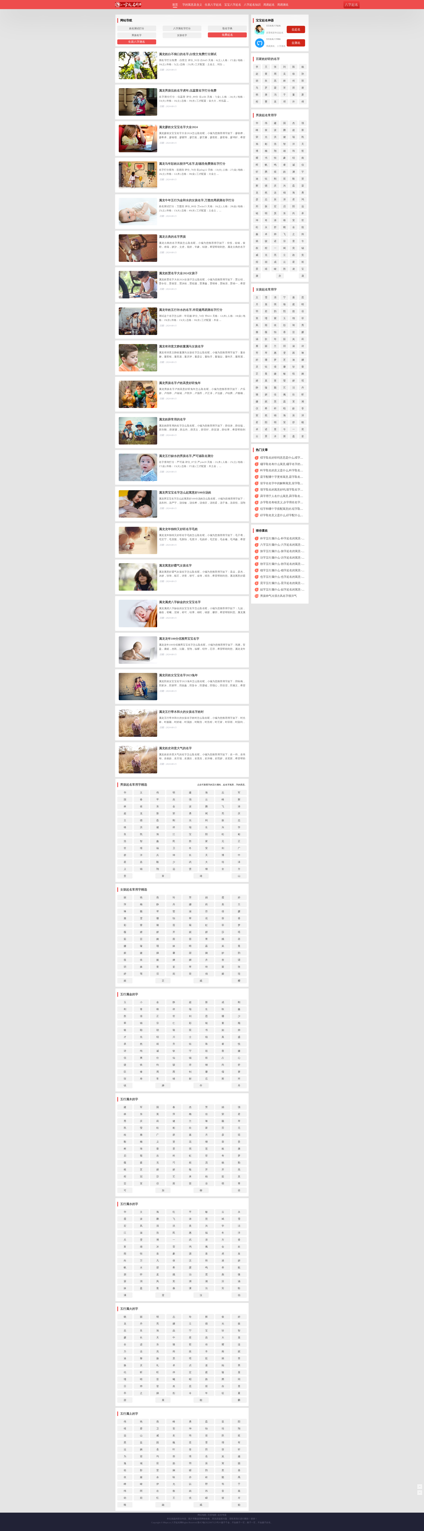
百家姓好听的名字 (268, 59)
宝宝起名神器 (265, 20)
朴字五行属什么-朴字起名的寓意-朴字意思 (286, 538)
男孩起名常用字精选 (133, 784)
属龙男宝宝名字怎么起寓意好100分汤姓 (185, 492)
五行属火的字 (129, 1308)
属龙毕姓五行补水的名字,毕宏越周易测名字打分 (190, 309)
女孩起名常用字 (266, 289)
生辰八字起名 (213, 4)
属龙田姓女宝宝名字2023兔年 (178, 675)
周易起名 (269, 4)
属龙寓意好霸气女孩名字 (175, 565)
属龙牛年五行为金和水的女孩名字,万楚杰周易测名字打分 (196, 200)
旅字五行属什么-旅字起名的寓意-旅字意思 (286, 551)
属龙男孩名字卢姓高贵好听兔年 (180, 383)
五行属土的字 (129, 1413)
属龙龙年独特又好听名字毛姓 (178, 529)
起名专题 (222, 1515)
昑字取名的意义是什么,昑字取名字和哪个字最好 (290, 470)
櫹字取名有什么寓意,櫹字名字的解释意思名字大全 (291, 464)
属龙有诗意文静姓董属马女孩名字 (181, 346)
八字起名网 (176, 1522)
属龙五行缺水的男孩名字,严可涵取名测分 (186, 456)
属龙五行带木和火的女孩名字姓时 (181, 711)
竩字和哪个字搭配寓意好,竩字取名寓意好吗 (287, 508)
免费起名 (227, 34)
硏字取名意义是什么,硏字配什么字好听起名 (287, 515)
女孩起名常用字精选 (133, 889)
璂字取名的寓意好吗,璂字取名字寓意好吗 (286, 489)
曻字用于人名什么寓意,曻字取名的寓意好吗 (287, 496)
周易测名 (283, 4)
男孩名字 (137, 35)
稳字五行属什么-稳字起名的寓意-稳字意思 (286, 570)
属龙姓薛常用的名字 (172, 419)
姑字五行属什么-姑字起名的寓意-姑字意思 (286, 589)
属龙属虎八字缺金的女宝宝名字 (180, 602)
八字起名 (351, 4)
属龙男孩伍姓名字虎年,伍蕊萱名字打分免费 (187, 90)
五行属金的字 (129, 994)
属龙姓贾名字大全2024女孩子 (178, 273)
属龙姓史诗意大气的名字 (175, 748)
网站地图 (202, 1515)
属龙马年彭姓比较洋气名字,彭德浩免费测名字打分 (192, 163)
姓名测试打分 (136, 28)
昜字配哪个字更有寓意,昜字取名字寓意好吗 (287, 476)
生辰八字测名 (136, 41)
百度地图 (212, 1515)
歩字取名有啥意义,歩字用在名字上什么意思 (287, 502)
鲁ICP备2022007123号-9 (209, 1522)
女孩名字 (182, 35)
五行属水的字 (129, 1204)
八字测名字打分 (182, 28)
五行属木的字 (129, 1099)
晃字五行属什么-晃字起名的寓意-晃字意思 (286, 583)
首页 (175, 4)
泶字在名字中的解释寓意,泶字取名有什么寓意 (288, 483)
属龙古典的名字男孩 (172, 236)
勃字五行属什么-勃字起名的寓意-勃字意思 (286, 563)
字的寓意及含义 (192, 4)
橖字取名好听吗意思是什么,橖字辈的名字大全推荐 (291, 457)
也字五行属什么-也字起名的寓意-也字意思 (286, 576)
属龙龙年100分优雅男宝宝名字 (179, 638)
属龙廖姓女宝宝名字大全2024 (178, 127)
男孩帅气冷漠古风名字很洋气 (278, 595)
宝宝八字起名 (232, 4)
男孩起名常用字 (266, 115)
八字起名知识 (252, 4)
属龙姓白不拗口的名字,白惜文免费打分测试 (187, 54)
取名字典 (227, 28)
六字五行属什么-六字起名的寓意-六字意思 (286, 544)
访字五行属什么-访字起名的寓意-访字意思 (286, 557)
